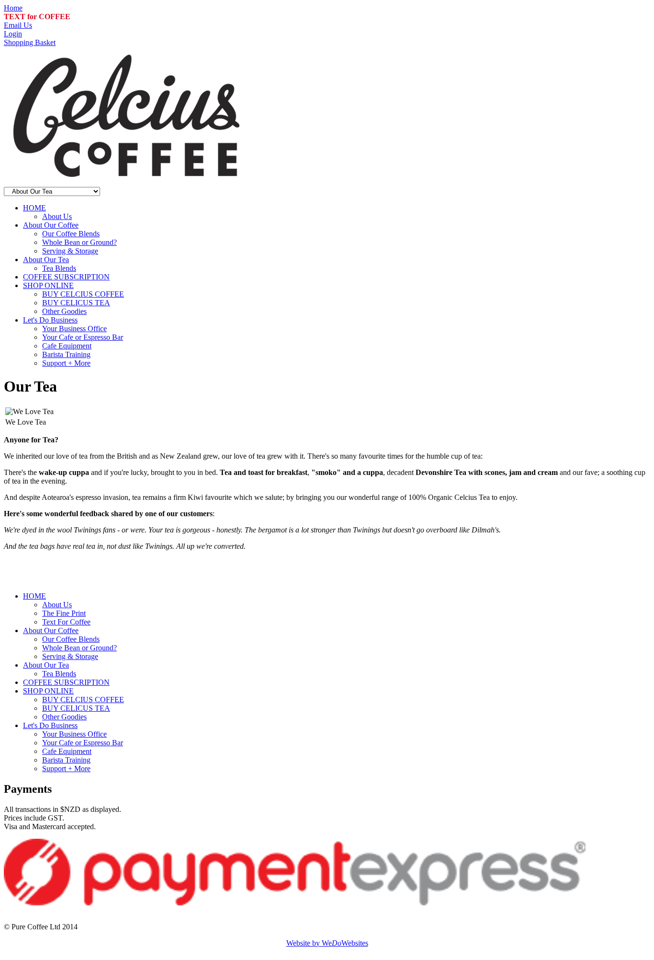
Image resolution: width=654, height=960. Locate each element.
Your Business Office (74, 328)
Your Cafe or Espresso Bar (82, 337)
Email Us (18, 25)
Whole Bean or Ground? (79, 242)
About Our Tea (46, 259)
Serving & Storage (70, 251)
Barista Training (66, 354)
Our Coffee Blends (71, 234)
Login (13, 34)
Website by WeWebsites (327, 943)
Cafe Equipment (66, 346)
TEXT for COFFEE (37, 16)
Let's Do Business (50, 320)
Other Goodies (64, 311)
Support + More (66, 363)
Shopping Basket (30, 42)
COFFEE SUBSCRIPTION (66, 277)
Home (13, 8)
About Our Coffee (51, 225)
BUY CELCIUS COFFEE (83, 294)
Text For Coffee (66, 622)
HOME (34, 208)
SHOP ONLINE (48, 285)
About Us (57, 216)
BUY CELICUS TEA (76, 303)
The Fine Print (64, 613)
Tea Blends (59, 268)
